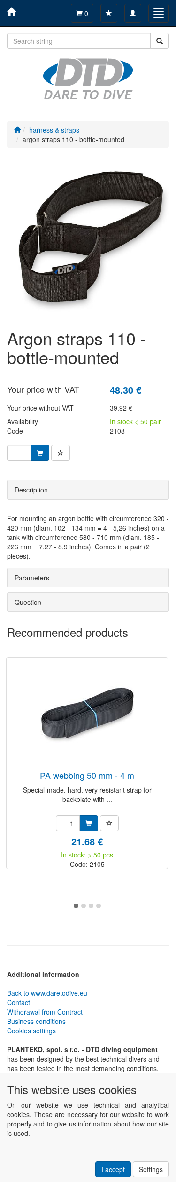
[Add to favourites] (60, 453)
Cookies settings (31, 1030)
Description (31, 489)
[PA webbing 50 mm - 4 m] (87, 714)
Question (28, 602)
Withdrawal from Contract (45, 1011)
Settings (151, 1169)
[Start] (17, 130)
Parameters (32, 577)
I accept (113, 1169)
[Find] (159, 41)
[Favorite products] (108, 13)
